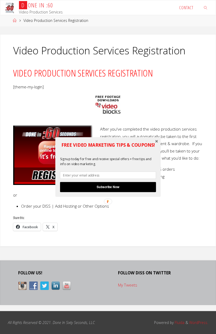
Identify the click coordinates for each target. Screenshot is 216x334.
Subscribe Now (108, 187)
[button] (108, 145)
